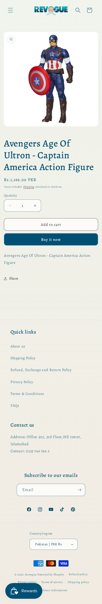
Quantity (10, 195)
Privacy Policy (21, 381)
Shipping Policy (23, 358)
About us (17, 346)
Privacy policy (27, 582)
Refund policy (78, 574)
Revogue (31, 574)
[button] (10, 10)
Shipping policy (78, 582)
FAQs (14, 405)
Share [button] (13, 278)
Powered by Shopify (50, 574)
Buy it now (51, 239)
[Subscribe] (79, 490)
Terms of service (52, 582)
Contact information (53, 590)
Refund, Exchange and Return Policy (40, 369)
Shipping (28, 186)
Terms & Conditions (27, 393)
